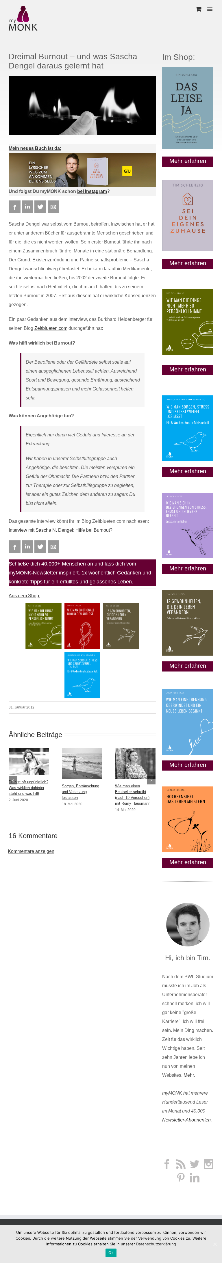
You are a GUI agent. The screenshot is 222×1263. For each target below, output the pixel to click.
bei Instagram (92, 191)
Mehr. (189, 1075)
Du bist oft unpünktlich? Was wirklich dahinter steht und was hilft (28, 788)
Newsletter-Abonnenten (186, 1119)
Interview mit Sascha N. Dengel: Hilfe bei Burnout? (60, 530)
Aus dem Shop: (24, 595)
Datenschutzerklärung (156, 1244)
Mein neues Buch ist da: (35, 148)
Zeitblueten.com (50, 328)
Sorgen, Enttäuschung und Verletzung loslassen (80, 792)
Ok (111, 1252)
